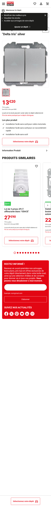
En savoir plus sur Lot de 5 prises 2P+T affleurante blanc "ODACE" (21, 204)
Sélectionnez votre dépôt (23, 142)
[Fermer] (45, 15)
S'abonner (25, 299)
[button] (15, 253)
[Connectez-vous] (41, 3)
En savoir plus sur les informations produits (25, 150)
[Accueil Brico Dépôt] (10, 4)
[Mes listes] (34, 3)
